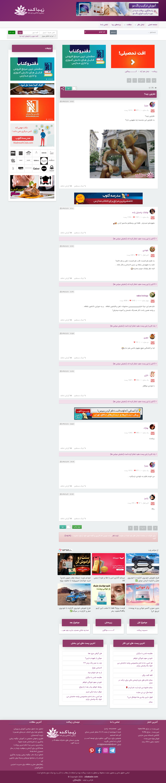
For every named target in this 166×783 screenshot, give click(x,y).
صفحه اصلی (152, 24)
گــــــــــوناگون (131, 71)
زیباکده (154, 71)
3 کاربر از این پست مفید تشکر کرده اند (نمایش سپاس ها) (134, 284)
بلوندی (145, 250)
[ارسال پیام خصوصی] (153, 110)
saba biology (142, 295)
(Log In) (68, 535)
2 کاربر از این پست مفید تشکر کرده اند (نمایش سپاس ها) (134, 238)
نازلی (146, 375)
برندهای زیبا (116, 24)
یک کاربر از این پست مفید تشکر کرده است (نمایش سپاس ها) (132, 326)
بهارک (146, 428)
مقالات (129, 24)
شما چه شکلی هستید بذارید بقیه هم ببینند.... (73, 630)
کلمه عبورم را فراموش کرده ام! (28, 36)
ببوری (146, 337)
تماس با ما (104, 24)
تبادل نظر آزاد (144, 71)
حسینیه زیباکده (142, 630)
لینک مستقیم (79, 186)
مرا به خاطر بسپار (47, 36)
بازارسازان (77, 780)
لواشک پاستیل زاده (140, 212)
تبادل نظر (140, 24)
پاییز (146, 498)
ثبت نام (115, 535)
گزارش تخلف (65, 186)
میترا (146, 105)
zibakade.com (91, 777)
